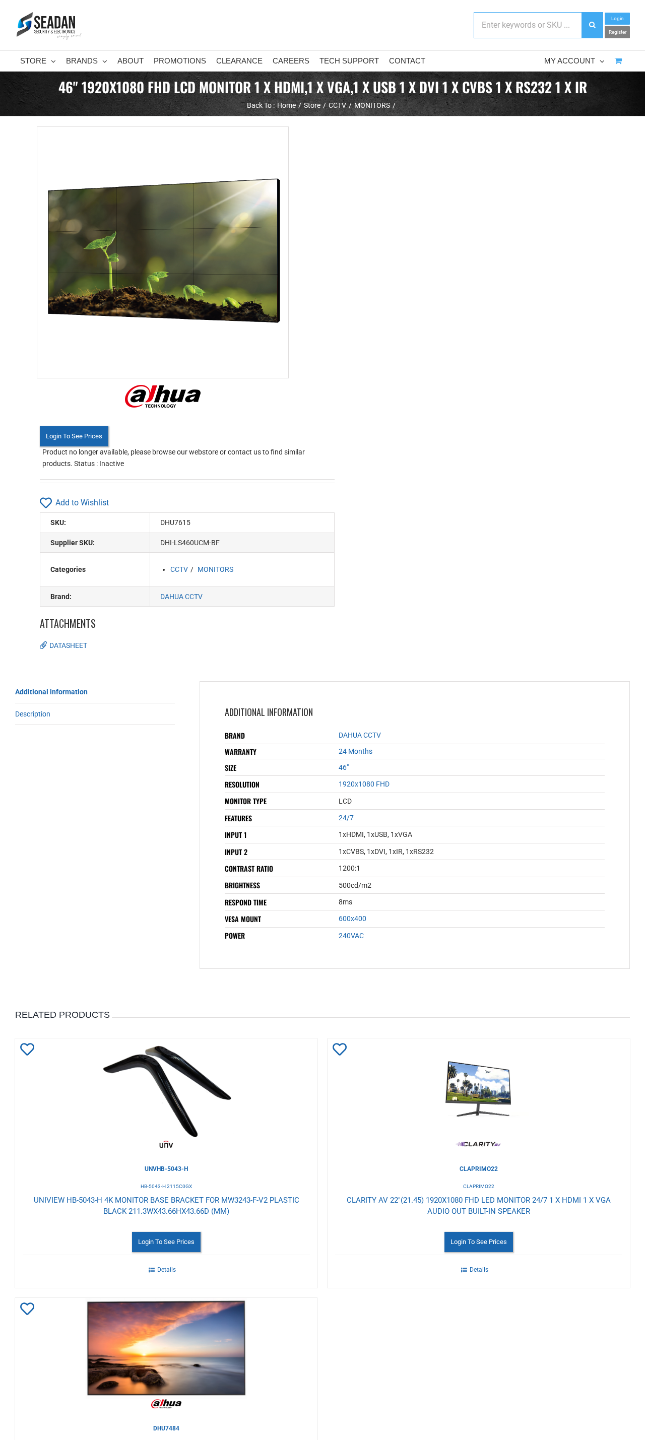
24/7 (346, 818)
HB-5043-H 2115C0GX (166, 1186)
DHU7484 (166, 1428)
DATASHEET (68, 645)
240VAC (351, 936)
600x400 (352, 918)
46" (344, 767)
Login (617, 18)
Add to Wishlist (82, 502)
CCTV (179, 569)
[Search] (592, 25)
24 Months (355, 751)
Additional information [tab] (51, 692)
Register (617, 32)
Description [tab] (32, 714)
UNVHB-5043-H (166, 1168)
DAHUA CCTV (181, 597)
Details (166, 1269)
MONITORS (215, 569)
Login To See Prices (74, 436)
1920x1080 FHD (364, 784)
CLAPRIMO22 (479, 1168)
